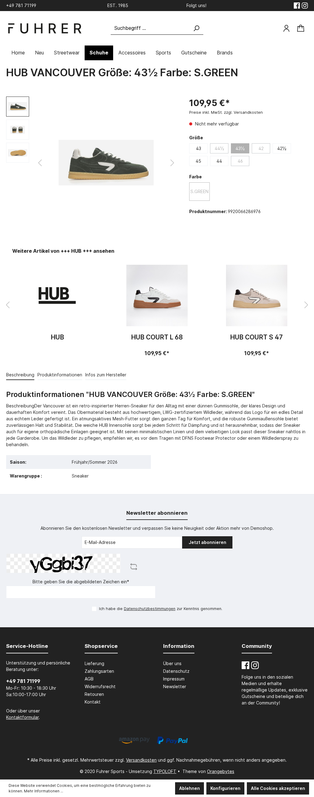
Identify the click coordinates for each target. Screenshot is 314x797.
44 (219, 161)
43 (198, 148)
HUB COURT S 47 (256, 337)
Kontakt (93, 701)
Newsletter (174, 686)
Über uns (172, 663)
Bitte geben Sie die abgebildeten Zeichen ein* (81, 581)
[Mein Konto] (286, 28)
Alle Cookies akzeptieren (278, 788)
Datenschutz (176, 671)
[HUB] (57, 295)
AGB (89, 678)
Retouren (94, 694)
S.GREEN (199, 191)
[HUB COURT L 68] (157, 295)
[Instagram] (305, 5)
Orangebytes (220, 771)
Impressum (174, 678)
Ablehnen (189, 788)
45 (198, 161)
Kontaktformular (22, 717)
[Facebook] (297, 5)
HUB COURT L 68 (157, 337)
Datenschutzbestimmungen (149, 608)
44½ (219, 148)
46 (240, 161)
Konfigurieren (225, 788)
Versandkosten (141, 760)
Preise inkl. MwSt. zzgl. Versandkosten (226, 112)
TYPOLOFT (164, 771)
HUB (57, 337)
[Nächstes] (172, 163)
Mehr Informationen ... (43, 791)
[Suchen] (196, 28)
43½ (240, 148)
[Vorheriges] (39, 163)
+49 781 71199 (23, 681)
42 (261, 148)
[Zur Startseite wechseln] (44, 28)
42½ (281, 148)
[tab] (20, 374)
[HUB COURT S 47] (256, 295)
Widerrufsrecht (100, 686)
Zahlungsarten (99, 671)
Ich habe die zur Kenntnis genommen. (160, 608)
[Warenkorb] (300, 28)
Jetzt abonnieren (207, 542)
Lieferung (94, 663)
